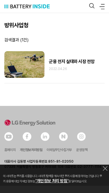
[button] (92, 6)
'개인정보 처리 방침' (51, 180)
